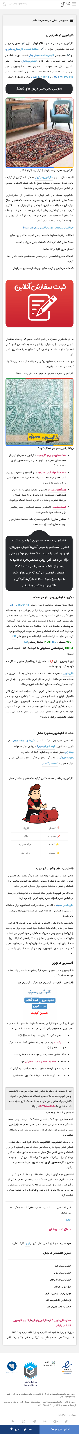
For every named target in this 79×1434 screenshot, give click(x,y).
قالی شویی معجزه (64, 905)
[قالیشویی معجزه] (68, 5)
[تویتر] (66, 1421)
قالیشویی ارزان (63, 1326)
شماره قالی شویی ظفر (60, 1321)
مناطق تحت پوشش (60, 1229)
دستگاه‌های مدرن (57, 490)
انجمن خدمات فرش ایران (41, 55)
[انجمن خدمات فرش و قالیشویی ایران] (12, 1367)
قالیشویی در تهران (44, 177)
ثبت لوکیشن (60, 1043)
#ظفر (68, 1220)
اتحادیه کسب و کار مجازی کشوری (22, 49)
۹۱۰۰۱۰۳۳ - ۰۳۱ (44, 1405)
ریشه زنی (68, 752)
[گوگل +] (55, 1421)
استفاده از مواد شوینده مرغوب (51, 473)
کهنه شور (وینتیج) (46, 746)
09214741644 (40, 77)
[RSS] (13, 1421)
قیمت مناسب (59, 507)
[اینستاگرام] (45, 1421)
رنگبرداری (30, 741)
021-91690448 (63, 77)
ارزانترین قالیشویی (22, 1321)
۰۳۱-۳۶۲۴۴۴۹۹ (18, 4)
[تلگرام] (34, 1421)
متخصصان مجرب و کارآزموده (51, 455)
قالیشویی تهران (29, 61)
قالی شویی (68, 674)
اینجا (27, 1244)
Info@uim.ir (64, 1415)
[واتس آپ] (23, 1421)
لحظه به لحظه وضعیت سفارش (41, 1062)
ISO (14, 636)
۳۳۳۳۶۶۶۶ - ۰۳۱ (67, 1397)
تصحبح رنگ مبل (50, 764)
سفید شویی (18, 741)
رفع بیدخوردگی (66, 758)
